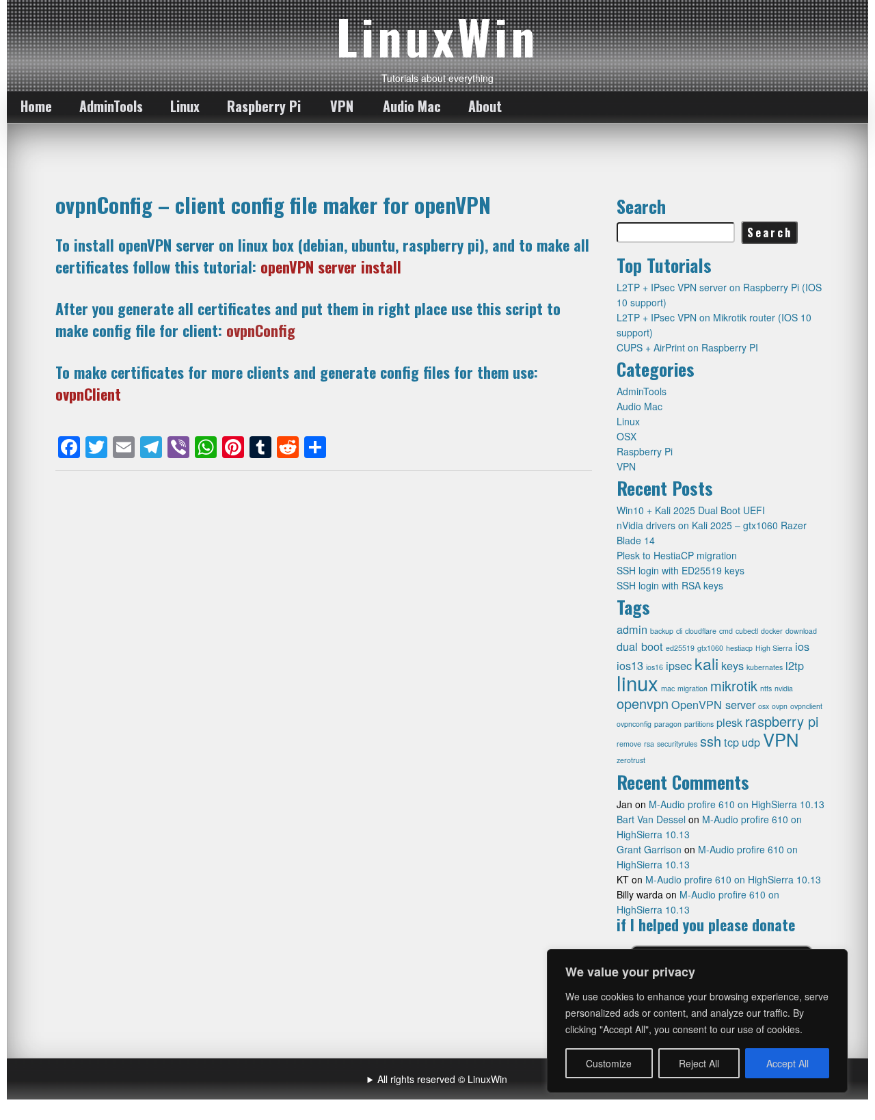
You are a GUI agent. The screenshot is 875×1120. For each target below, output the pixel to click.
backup (661, 631)
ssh (710, 741)
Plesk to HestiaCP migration (677, 555)
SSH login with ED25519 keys (680, 570)
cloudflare (700, 631)
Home (36, 106)
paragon (668, 724)
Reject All (699, 1063)
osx (763, 706)
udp (751, 742)
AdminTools (111, 106)
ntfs (766, 688)
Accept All (787, 1063)
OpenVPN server (713, 704)
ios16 (654, 667)
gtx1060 (710, 648)
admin (632, 629)
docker (772, 631)
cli (679, 631)
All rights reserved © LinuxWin (442, 1079)
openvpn (643, 703)
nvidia (784, 688)
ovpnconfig (634, 724)
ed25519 (680, 648)
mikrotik (733, 685)
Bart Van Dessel (651, 819)
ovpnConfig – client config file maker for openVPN (273, 204)
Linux (185, 106)
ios (802, 646)
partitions (699, 724)
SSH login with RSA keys (670, 585)
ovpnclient (806, 706)
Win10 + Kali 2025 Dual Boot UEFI (691, 510)
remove (629, 743)
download (801, 631)
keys (732, 665)
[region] (697, 1021)
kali (706, 663)
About (485, 106)
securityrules (677, 743)
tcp (731, 742)
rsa (649, 743)
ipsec (679, 665)
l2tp (794, 665)
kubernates (764, 667)
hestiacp (739, 648)
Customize (609, 1063)
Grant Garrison (649, 849)
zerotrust (631, 760)
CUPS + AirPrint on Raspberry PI (687, 347)
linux (637, 682)
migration (692, 688)
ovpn (780, 706)
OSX (626, 436)
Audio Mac (412, 106)
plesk (729, 722)
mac (668, 688)
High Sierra (773, 648)
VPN (341, 106)
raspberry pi (781, 721)
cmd (726, 631)
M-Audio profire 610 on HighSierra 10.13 (736, 804)
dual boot (640, 646)
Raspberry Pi (264, 106)
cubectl (747, 631)
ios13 (630, 665)
